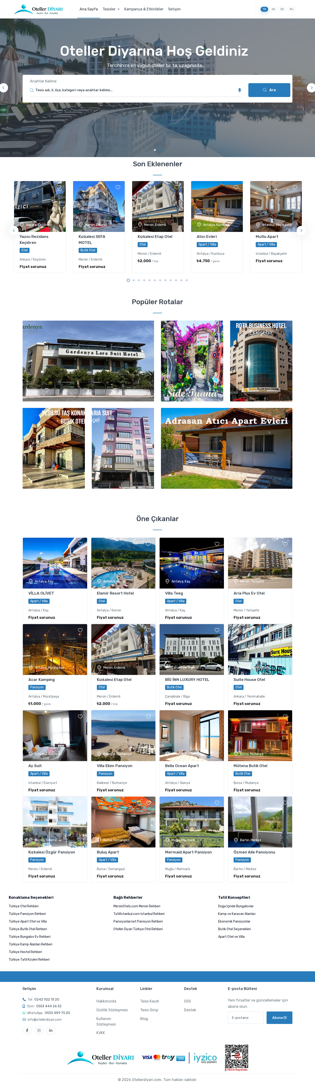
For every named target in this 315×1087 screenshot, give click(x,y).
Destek (190, 1010)
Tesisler (109, 9)
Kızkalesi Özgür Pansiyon (51, 852)
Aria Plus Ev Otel (249, 593)
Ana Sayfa (89, 9)
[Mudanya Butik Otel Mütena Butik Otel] (260, 735)
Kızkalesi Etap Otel (155, 236)
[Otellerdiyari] (42, 9)
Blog (144, 1019)
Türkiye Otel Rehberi (24, 906)
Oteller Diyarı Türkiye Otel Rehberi (138, 929)
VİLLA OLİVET (41, 593)
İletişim (174, 9)
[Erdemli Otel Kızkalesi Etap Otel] (123, 649)
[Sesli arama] (239, 90)
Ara (272, 90)
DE (282, 9)
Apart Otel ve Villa (231, 937)
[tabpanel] (157, 87)
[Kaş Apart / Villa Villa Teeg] (192, 563)
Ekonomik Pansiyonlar (234, 921)
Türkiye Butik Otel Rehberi (28, 929)
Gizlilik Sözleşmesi (112, 1010)
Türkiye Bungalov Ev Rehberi (30, 937)
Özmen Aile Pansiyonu (254, 852)
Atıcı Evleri (207, 236)
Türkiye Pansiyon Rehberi (27, 914)
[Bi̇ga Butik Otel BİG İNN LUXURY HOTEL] (192, 649)
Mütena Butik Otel (250, 765)
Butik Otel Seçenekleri (234, 929)
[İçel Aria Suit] (123, 448)
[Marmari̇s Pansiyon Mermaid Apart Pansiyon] (192, 822)
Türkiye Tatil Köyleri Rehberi (29, 960)
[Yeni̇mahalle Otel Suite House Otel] (260, 649)
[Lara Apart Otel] (226, 448)
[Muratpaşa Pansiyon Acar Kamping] (55, 649)
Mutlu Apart (267, 236)
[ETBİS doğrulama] (236, 1058)
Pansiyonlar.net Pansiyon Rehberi (138, 921)
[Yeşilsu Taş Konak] (54, 448)
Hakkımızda (106, 1001)
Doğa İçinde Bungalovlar (236, 906)
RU (292, 9)
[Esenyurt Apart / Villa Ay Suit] (55, 735)
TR (264, 9)
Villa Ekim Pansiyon (114, 765)
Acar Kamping (41, 679)
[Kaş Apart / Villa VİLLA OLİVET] (55, 563)
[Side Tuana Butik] (192, 361)
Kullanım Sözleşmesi (106, 1021)
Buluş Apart (108, 852)
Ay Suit (35, 765)
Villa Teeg (174, 593)
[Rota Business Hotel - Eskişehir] (261, 361)
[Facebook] (27, 1030)
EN (273, 9)
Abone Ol (279, 1018)
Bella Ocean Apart (182, 765)
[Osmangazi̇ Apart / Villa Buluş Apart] (123, 822)
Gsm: (44, 1006)
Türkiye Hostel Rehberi (25, 952)
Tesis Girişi (149, 1010)
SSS (187, 1001)
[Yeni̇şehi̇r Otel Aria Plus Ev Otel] (260, 563)
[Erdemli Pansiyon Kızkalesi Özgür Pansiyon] (55, 822)
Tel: (43, 1000)
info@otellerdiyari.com (45, 1020)
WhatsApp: (48, 1013)
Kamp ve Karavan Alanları (237, 914)
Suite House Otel (249, 679)
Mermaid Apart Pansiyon (188, 852)
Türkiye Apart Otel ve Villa (28, 921)
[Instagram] (39, 1030)
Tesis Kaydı (149, 1001)
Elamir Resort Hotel (115, 593)
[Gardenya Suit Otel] (88, 361)
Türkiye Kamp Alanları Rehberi (30, 944)
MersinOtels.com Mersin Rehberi (136, 906)
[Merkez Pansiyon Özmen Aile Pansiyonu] (260, 822)
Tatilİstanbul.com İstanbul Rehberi (139, 914)
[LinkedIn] (50, 1030)
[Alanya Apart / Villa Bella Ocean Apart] (192, 735)
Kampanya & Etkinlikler (143, 9)
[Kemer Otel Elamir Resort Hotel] (123, 563)
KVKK (100, 1033)
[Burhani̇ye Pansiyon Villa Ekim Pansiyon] (123, 735)
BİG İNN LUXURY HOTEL (187, 679)
